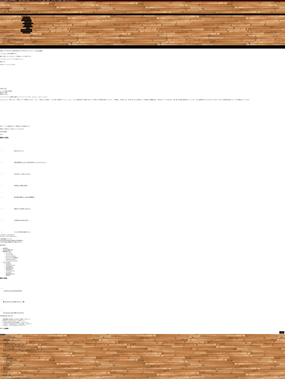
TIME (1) (8, 275)
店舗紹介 (5, 367)
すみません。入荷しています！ (22, 174)
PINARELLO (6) (10, 273)
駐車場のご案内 (7, 375)
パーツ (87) (9, 253)
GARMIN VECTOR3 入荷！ (21, 220)
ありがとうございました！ (10, 320)
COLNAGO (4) (10, 268)
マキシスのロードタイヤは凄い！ (12, 322)
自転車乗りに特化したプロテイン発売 (13, 319)
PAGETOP (2, 334)
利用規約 (5, 372)
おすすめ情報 (38, 50)
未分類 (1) (5, 248)
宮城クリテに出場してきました (22, 208)
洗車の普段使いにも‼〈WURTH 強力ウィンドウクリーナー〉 (30, 162)
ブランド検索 (6, 369)
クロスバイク (27, 25)
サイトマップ (6, 373)
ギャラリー (6, 366)
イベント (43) (9, 254)
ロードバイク (27, 22)
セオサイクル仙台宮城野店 (13, 378)
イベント (5, 370)
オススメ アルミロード (7, 234)
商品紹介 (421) (7, 251)
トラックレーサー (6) (11, 260)
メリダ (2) (8, 272)
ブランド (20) (6, 262)
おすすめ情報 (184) (8, 249)
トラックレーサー (28, 26)
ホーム (5, 353)
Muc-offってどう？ (19, 150)
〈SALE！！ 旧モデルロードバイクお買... (14, 323)
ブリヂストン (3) (10, 265)
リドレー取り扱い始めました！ (22, 231)
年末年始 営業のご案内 (20, 185)
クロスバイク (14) (10, 259)
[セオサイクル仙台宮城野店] (29, 7)
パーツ (28, 28)
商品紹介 (5, 356)
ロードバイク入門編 (28, 23)
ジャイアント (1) (10, 270)
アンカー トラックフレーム (8, 236)
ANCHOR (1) (9, 266)
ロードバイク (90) (10, 256)
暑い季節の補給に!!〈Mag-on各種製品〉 (24, 197)
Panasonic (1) (9, 269)
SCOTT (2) (8, 263)
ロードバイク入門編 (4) (12, 257)
